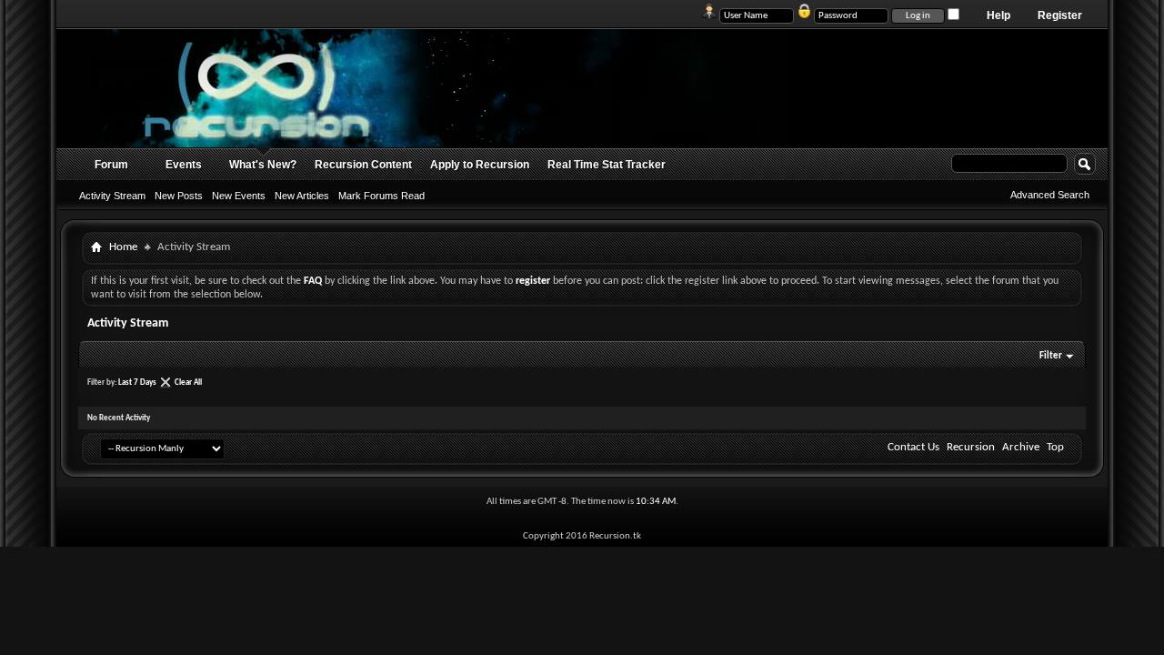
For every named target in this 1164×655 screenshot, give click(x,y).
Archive (1020, 447)
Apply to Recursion (479, 164)
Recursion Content (363, 164)
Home (123, 247)
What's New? (262, 164)
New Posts (179, 195)
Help (998, 15)
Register (1060, 15)
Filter (1050, 356)
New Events (239, 195)
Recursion (971, 447)
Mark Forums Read (381, 195)
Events (184, 164)
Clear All (188, 382)
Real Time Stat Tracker (606, 164)
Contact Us (913, 447)
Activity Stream (112, 195)
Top (1055, 447)
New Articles (302, 195)
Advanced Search (1049, 194)
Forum (111, 164)
